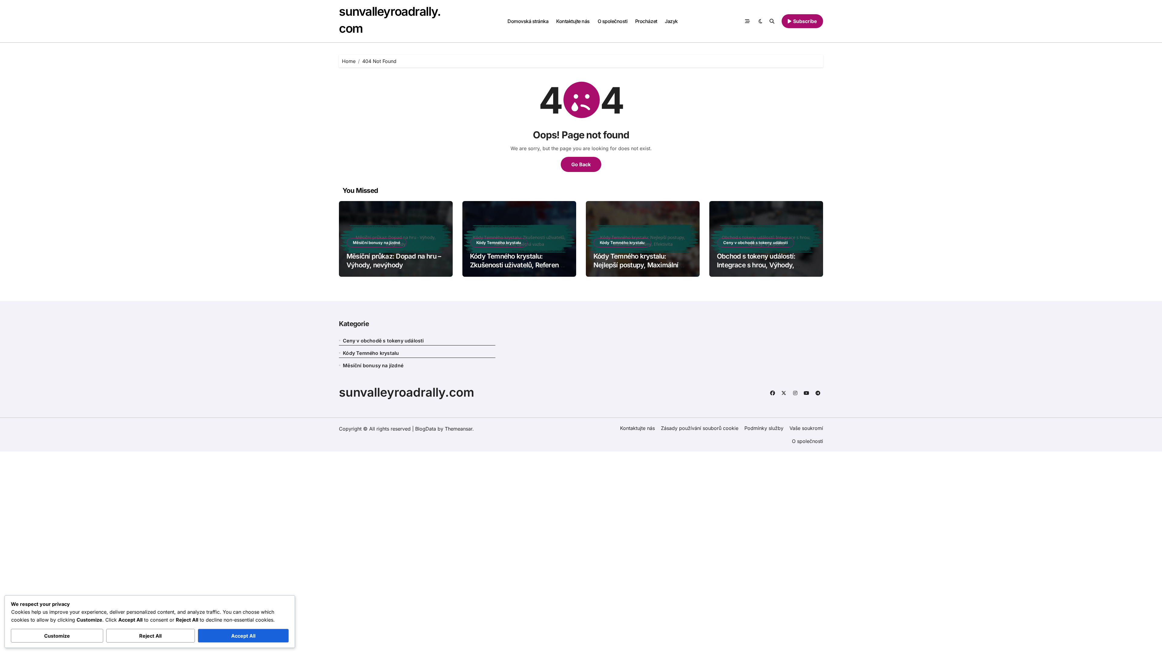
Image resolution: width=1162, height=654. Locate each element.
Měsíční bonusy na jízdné (376, 242)
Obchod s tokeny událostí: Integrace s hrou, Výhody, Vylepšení (756, 264)
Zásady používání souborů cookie (699, 428)
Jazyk (671, 21)
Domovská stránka (527, 21)
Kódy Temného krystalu (498, 242)
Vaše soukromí (806, 428)
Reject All (150, 636)
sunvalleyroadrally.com (406, 392)
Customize (57, 636)
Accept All (243, 636)
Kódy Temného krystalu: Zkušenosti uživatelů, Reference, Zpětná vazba (519, 264)
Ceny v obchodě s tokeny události (755, 242)
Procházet (646, 21)
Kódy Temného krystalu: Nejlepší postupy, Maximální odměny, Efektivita (635, 264)
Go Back (581, 164)
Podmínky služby (763, 428)
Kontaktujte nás (573, 21)
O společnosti (613, 21)
